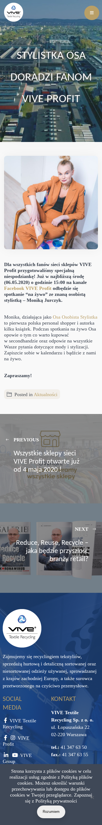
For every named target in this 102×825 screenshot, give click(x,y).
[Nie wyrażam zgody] (92, 798)
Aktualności (45, 394)
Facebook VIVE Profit (27, 288)
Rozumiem (51, 812)
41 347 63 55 (74, 754)
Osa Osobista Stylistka (75, 317)
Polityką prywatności (56, 801)
